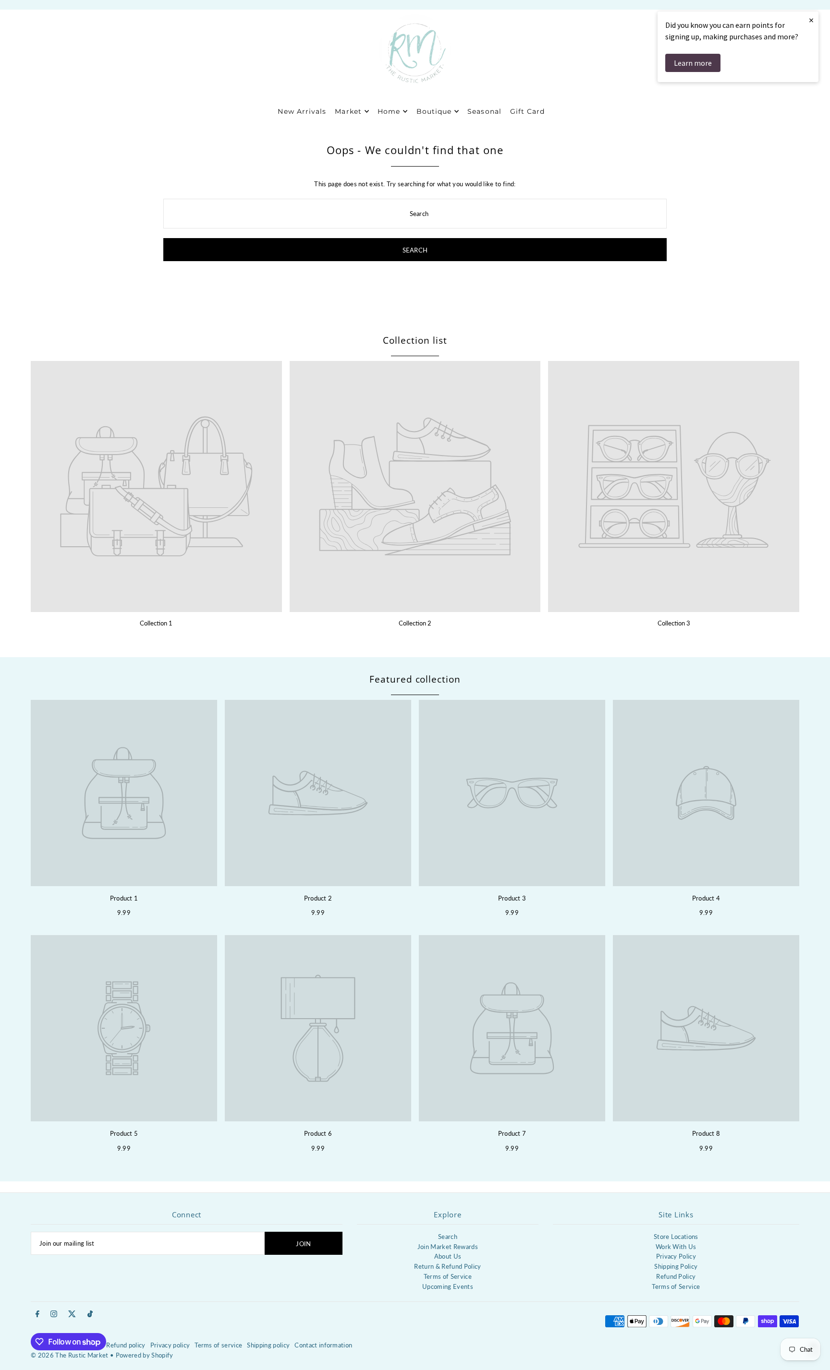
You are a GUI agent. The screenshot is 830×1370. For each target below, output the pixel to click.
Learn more (693, 63)
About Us (448, 1256)
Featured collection (415, 679)
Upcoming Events (447, 1286)
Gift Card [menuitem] (527, 111)
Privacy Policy (676, 1256)
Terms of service (218, 1345)
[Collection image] (156, 486)
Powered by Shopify (144, 1355)
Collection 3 (674, 623)
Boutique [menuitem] (434, 111)
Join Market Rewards (447, 1246)
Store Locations (676, 1236)
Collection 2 (415, 623)
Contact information (323, 1345)
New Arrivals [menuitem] (302, 111)
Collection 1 (156, 623)
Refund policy (125, 1345)
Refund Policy (676, 1276)
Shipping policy (268, 1345)
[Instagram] (53, 1314)
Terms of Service (448, 1276)
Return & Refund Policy (447, 1266)
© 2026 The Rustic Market (70, 1355)
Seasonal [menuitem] (484, 111)
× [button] (811, 20)
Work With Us (676, 1246)
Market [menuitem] (348, 111)
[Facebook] (37, 1314)
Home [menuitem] (389, 111)
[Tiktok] (90, 1314)
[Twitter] (72, 1314)
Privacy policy (170, 1345)
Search (447, 1236)
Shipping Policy (675, 1266)
